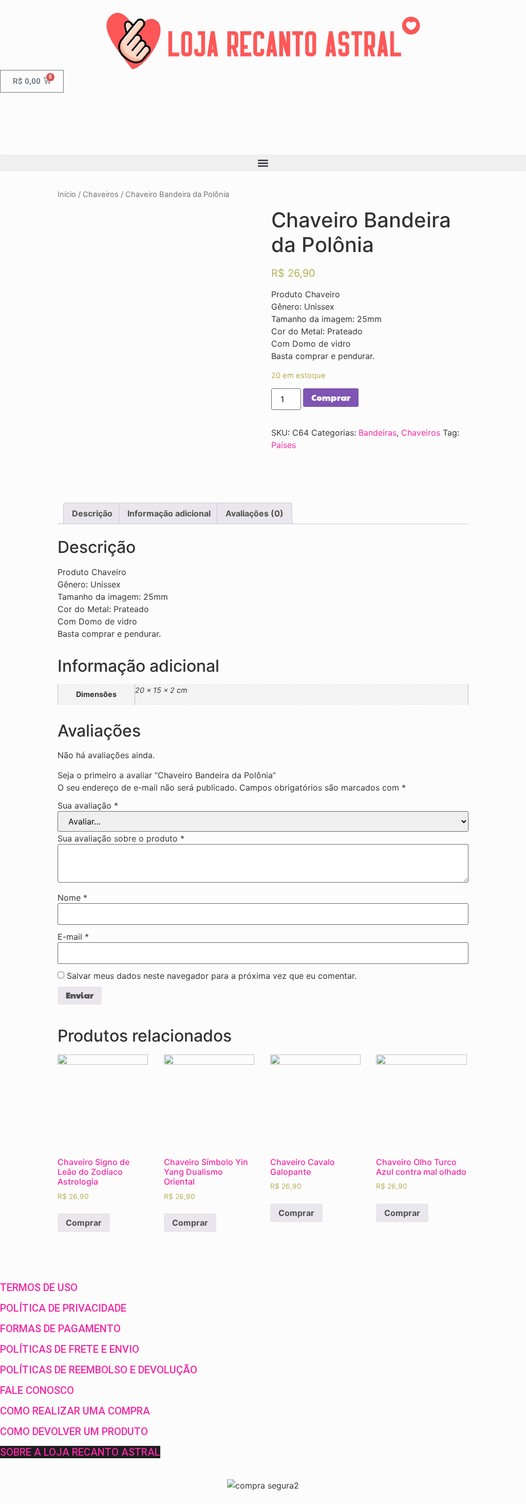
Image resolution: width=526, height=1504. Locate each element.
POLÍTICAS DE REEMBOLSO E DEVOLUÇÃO (98, 1370)
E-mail (73, 937)
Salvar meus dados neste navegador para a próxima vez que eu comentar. (211, 976)
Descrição (92, 513)
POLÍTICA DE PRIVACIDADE (63, 1308)
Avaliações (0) (255, 513)
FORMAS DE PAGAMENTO (60, 1328)
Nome (72, 897)
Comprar (330, 397)
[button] (263, 162)
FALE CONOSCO (37, 1390)
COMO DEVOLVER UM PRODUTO (74, 1431)
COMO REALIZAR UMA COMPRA (75, 1411)
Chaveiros (101, 194)
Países (283, 445)
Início (67, 194)
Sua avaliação (88, 805)
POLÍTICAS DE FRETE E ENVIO (69, 1349)
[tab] (92, 513)
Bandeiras (378, 432)
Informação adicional (169, 513)
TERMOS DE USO (39, 1287)
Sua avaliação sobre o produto (121, 838)
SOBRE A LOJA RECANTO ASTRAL (80, 1452)
